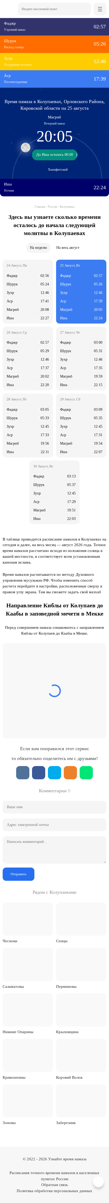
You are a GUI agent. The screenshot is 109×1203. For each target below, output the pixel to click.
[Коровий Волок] (81, 1055)
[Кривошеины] (28, 1055)
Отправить (18, 874)
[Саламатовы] (28, 964)
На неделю (38, 248)
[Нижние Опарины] (28, 1010)
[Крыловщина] (81, 1010)
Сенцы (61, 941)
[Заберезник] (81, 1100)
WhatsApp (86, 772)
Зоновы (9, 1123)
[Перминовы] (81, 964)
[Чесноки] (28, 919)
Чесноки (10, 941)
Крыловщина (67, 1032)
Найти (84, 9)
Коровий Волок (69, 1077)
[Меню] (100, 9)
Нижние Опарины (18, 1032)
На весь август (67, 248)
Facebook (38, 772)
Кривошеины (14, 1077)
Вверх (99, 1182)
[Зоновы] (28, 1100)
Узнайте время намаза (67, 1159)
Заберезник (66, 1123)
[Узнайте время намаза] (9, 9)
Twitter (54, 772)
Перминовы (66, 986)
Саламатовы (13, 986)
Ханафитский (58, 169)
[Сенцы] (81, 919)
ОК (70, 772)
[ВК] (22, 772)
